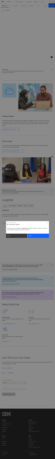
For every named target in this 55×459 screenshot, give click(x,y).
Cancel (8, 235)
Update (30, 235)
